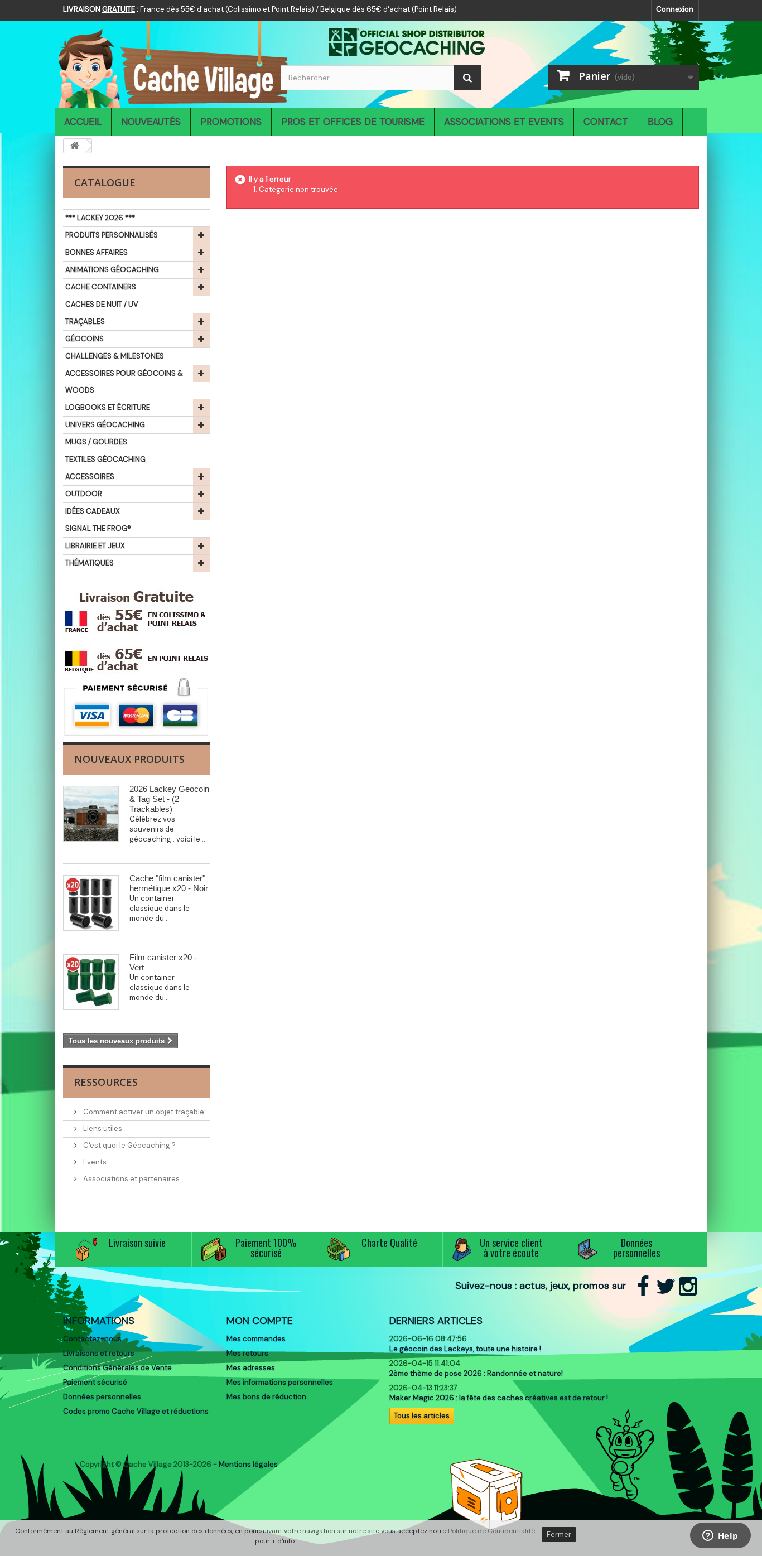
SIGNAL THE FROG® (98, 528)
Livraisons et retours (98, 1353)
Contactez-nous (92, 1339)
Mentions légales (248, 1464)
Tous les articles (422, 1415)
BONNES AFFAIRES (96, 252)
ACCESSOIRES (89, 476)
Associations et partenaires (130, 1178)
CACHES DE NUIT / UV (101, 304)
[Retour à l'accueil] (74, 146)
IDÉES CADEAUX (92, 511)
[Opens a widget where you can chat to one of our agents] (720, 1536)
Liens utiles (101, 1128)
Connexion (674, 9)
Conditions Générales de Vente (117, 1368)
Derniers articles (436, 1320)
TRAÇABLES (85, 321)
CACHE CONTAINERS (100, 287)
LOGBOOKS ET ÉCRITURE (107, 407)
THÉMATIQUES (89, 563)
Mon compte (259, 1320)
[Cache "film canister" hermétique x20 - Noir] (91, 903)
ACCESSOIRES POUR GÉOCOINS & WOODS (124, 382)
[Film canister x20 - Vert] (91, 982)
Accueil (83, 121)
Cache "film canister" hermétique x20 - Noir (168, 883)
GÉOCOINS (84, 339)
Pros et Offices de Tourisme (353, 121)
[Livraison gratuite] (136, 632)
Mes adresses (250, 1368)
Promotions (231, 121)
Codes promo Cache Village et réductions (136, 1411)
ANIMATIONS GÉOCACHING (112, 269)
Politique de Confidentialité (491, 1530)
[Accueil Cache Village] (163, 61)
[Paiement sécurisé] (136, 706)
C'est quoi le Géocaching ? (128, 1145)
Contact (605, 121)
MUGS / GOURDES (96, 442)
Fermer (559, 1534)
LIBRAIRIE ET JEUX (95, 545)
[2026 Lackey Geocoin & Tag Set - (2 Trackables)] (91, 814)
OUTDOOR (83, 494)
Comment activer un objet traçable (142, 1112)
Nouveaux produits (129, 759)
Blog (660, 121)
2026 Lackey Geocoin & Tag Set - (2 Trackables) (169, 799)
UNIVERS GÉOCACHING (105, 424)
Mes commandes (256, 1339)
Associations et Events (504, 121)
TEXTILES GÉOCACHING (105, 459)
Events (94, 1162)
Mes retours (247, 1353)
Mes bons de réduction (266, 1397)
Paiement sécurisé (95, 1382)
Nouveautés (151, 121)
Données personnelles (102, 1397)
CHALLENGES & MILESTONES (114, 356)
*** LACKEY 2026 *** (100, 218)
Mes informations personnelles (279, 1382)
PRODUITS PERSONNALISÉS (111, 235)
